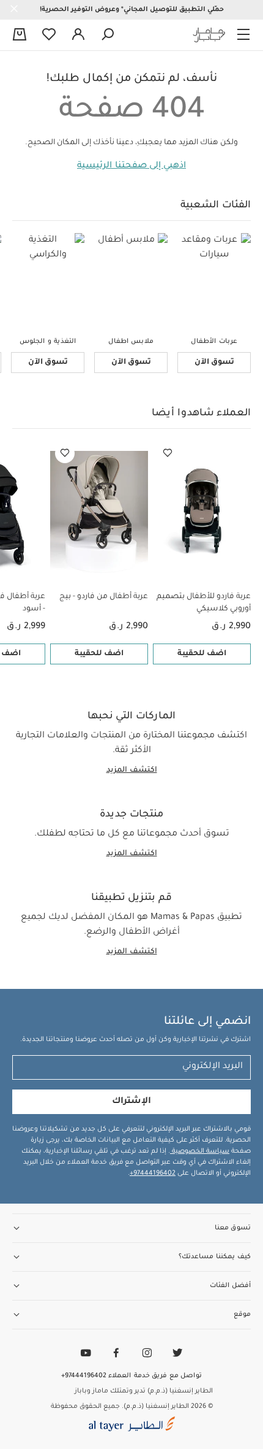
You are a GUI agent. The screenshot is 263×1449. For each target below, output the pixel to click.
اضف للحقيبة (201, 654)
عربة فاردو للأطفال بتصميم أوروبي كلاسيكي (204, 603)
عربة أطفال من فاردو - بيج (103, 597)
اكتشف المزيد (131, 770)
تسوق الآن (214, 362)
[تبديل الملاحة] (243, 35)
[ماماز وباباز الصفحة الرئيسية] (209, 35)
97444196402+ (153, 1173)
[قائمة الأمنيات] (167, 453)
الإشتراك (131, 1102)
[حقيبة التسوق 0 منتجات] (19, 35)
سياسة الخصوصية (199, 1151)
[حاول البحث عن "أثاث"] (107, 35)
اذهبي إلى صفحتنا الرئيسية (131, 166)
